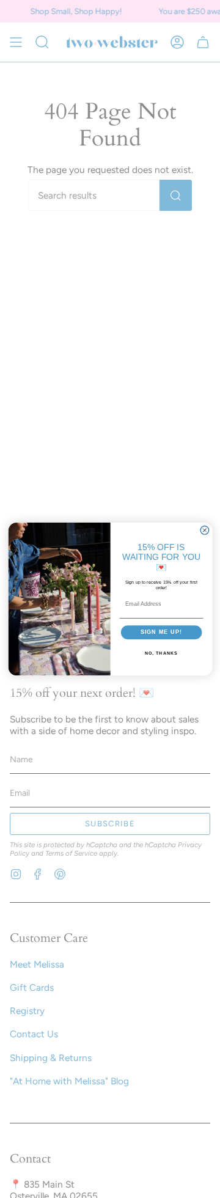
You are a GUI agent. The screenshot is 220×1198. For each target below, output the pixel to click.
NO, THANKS (160, 653)
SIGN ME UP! (161, 632)
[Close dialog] (204, 530)
